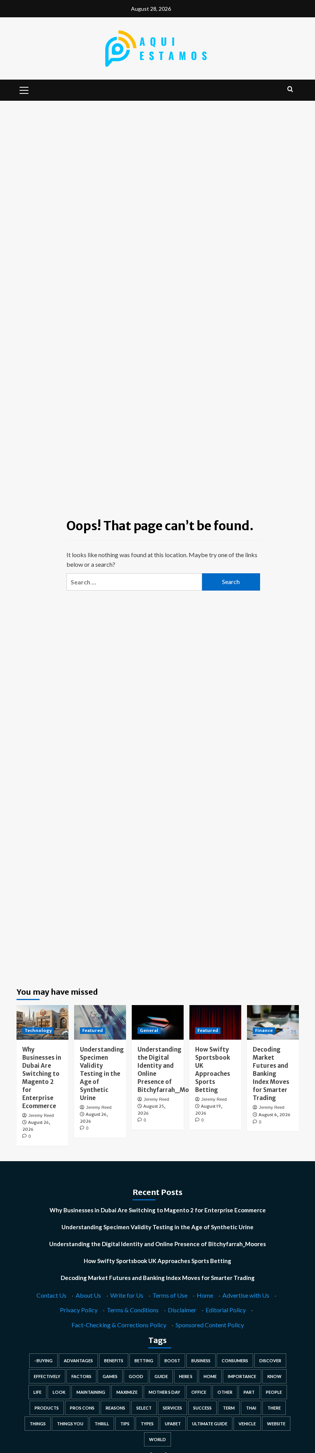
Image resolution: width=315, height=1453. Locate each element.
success (202, 1407)
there (274, 1407)
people (274, 1392)
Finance (264, 1030)
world (157, 1439)
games (110, 1376)
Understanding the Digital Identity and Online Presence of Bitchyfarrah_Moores (157, 1243)
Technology (38, 1030)
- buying (43, 1360)
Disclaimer (182, 1309)
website (276, 1423)
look (59, 1392)
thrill (101, 1423)
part (249, 1392)
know (274, 1376)
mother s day (164, 1392)
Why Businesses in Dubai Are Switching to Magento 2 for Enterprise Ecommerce (158, 1210)
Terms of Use (170, 1295)
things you (70, 1423)
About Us (88, 1295)
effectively (47, 1376)
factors (81, 1376)
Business (201, 1360)
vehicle (247, 1423)
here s (185, 1376)
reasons (115, 1407)
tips (124, 1423)
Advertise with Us (245, 1295)
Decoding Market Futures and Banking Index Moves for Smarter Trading (271, 1074)
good (136, 1376)
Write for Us (126, 1295)
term (229, 1407)
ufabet (173, 1423)
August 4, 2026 (274, 1114)
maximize (127, 1392)
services (172, 1407)
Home (205, 1295)
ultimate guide (209, 1423)
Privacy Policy (79, 1309)
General (149, 1030)
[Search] (290, 89)
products (47, 1407)
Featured (92, 1030)
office (198, 1392)
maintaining (90, 1392)
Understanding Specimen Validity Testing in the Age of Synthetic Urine (102, 1074)
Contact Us (51, 1295)
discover (270, 1360)
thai (251, 1407)
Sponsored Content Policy (210, 1324)
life (37, 1392)
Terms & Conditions (133, 1309)
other (224, 1392)
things (38, 1423)
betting (143, 1360)
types (147, 1423)
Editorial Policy (226, 1309)
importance (242, 1376)
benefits (113, 1360)
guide (161, 1376)
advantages (78, 1360)
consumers (235, 1360)
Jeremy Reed (41, 1115)
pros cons (82, 1407)
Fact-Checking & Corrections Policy (118, 1324)
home (210, 1376)
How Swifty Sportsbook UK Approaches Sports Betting (157, 1260)
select (144, 1407)
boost (172, 1360)
